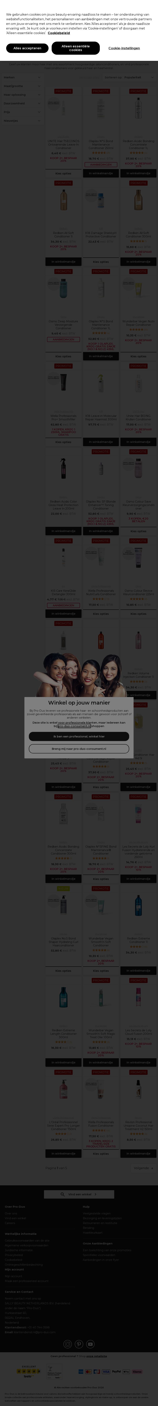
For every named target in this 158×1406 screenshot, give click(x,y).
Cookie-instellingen (124, 48)
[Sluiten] (152, 6)
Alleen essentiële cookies (76, 48)
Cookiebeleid (59, 33)
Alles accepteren (27, 48)
